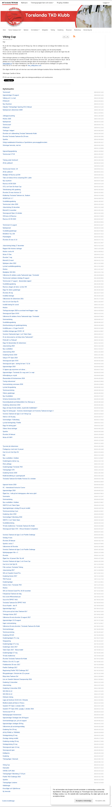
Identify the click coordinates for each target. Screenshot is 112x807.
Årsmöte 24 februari (9, 434)
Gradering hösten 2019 (10, 355)
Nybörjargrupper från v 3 (10, 552)
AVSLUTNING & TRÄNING (11, 732)
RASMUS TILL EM (9, 234)
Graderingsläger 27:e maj (11, 644)
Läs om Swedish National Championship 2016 (17, 679)
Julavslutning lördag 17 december (13, 245)
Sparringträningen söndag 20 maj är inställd (16, 508)
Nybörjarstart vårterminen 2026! (13, 110)
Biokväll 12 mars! (8, 260)
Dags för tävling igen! (9, 425)
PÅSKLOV (6, 101)
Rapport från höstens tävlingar (12, 248)
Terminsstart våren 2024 (10, 204)
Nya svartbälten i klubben (11, 458)
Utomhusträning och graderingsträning (15, 325)
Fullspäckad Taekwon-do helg (12, 594)
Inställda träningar (8, 296)
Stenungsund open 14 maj (11, 747)
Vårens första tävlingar (10, 428)
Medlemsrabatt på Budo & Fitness (13, 703)
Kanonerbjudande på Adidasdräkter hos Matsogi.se (19, 402)
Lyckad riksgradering (9, 387)
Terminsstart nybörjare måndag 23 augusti (16, 278)
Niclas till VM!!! (7, 437)
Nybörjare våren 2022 (9, 263)
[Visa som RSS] (74, 37)
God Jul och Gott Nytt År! (11, 452)
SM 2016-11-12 (7, 691)
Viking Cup (9, 36)
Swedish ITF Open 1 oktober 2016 (13, 706)
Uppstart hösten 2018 (9, 484)
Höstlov (5, 269)
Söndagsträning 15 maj (10, 744)
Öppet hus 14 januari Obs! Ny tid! (13, 558)
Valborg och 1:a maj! (9, 98)
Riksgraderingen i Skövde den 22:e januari (16, 673)
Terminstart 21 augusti (10, 225)
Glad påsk (6, 768)
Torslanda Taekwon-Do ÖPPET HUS (14, 602)
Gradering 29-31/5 (8, 635)
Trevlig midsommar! (9, 381)
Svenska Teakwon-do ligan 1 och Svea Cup (16, 561)
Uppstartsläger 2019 (9, 366)
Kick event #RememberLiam (12, 597)
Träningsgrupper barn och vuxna (41, 3)
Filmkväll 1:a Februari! (10, 340)
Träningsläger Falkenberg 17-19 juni (14, 774)
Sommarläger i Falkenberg (11, 419)
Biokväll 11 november (9, 210)
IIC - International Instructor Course (14, 487)
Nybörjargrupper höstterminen (12, 715)
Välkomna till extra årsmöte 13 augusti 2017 (17, 617)
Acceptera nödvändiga (83, 801)
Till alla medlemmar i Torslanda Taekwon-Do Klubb (19, 526)
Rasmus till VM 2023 (9, 219)
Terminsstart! (7, 124)
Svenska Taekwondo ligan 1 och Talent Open (17, 334)
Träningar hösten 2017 (10, 614)
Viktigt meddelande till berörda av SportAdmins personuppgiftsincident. (25, 142)
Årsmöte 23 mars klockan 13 (12, 192)
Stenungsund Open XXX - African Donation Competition (20, 529)
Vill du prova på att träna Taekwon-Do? (15, 611)
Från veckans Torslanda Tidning (13, 567)
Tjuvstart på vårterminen (10, 446)
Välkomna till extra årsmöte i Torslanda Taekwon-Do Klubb (21, 626)
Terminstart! (6, 92)
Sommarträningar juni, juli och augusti (15, 720)
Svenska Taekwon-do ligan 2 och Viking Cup (17, 414)
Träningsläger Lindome (10, 782)
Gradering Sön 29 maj (10, 729)
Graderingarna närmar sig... (11, 461)
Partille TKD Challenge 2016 (12, 776)
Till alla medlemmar (9, 656)
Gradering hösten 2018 (10, 473)
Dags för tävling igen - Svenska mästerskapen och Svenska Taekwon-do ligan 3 (28, 411)
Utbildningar (6, 785)
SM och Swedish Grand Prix (12, 573)
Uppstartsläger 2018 (9, 490)
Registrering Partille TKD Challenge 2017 (16, 670)
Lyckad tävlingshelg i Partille (12, 422)
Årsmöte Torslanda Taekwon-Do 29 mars (15, 136)
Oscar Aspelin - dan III (10, 605)
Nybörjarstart (7, 121)
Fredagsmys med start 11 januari (13, 449)
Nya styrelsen (7, 181)
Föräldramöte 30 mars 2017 (11, 664)
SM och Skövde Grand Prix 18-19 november (17, 591)
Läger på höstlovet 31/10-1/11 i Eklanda (15, 700)
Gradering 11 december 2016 (12, 688)
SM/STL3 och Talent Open (11, 505)
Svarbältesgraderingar (10, 231)
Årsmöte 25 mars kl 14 (10, 240)
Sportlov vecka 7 (8, 543)
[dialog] (80, 795)
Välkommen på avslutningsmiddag (13, 726)
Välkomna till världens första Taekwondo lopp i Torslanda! (21, 316)
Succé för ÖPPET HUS (10, 599)
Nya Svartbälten (8, 396)
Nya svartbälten (8, 349)
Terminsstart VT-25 (9, 154)
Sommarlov (6, 496)
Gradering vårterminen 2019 (11, 405)
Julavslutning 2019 (9, 346)
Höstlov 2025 (7, 119)
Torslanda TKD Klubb (11, 3)
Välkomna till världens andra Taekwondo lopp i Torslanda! (21, 275)
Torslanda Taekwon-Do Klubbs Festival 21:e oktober (19, 479)
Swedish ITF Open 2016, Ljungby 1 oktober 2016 (18, 709)
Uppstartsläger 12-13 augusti (12, 620)
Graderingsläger (8, 582)
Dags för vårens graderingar (11, 290)
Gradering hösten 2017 (10, 576)
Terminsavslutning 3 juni (10, 511)
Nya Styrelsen (7, 104)
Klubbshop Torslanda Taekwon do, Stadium (16, 195)
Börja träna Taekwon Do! (10, 676)
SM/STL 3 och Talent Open (11, 520)
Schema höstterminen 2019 (11, 399)
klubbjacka (6, 753)
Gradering (6, 756)
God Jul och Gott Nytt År (10, 301)
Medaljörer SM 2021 (9, 272)
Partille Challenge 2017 (10, 667)
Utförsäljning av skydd (10, 375)
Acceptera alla (100, 801)
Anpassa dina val (59, 800)
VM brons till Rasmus (9, 216)
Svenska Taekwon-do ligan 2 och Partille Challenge (19, 535)
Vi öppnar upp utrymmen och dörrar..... (15, 369)
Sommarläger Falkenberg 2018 (12, 517)
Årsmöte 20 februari (9, 540)
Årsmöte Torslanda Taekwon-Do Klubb (15, 658)
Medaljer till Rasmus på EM (11, 175)
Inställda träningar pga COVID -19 (13, 331)
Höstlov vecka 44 (8, 251)
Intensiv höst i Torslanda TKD (12, 585)
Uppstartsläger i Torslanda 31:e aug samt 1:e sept (18, 372)
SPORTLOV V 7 (8, 198)
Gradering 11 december (10, 682)
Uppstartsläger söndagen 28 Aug (13, 723)
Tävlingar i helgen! (8, 130)
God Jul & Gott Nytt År (10, 564)
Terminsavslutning (8, 390)
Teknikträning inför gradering (12, 189)
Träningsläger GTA (9, 470)
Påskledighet (7, 237)
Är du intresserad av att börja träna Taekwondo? (18, 337)
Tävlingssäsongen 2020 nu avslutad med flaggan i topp (20, 310)
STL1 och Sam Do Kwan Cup (12, 186)
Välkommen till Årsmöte (10, 546)
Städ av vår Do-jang (9, 417)
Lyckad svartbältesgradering (12, 266)
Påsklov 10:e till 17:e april (11, 661)
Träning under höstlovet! (10, 160)
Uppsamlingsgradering (10, 151)
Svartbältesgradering (9, 201)
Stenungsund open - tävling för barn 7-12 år (16, 363)
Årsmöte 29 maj (8, 293)
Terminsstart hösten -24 (10, 169)
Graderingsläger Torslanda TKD (13, 467)
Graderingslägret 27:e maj (11, 638)
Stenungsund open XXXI (10, 360)
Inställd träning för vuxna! (11, 304)
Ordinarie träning (8, 697)
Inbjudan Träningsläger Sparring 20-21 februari (17, 107)
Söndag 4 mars (7, 538)
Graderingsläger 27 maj (10, 653)
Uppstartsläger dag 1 (9, 608)
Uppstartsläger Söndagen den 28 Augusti (16, 717)
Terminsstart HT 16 (9, 712)
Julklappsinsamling (9, 116)
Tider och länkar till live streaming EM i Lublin (17, 178)
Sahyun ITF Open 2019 (10, 358)
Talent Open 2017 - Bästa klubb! (13, 650)
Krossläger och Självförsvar (11, 788)
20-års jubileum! (8, 163)
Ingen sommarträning (9, 623)
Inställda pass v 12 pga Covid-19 (13, 328)
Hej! (4, 455)
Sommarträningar (8, 629)
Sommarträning (7, 319)
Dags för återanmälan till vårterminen (14, 343)
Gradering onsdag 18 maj (11, 741)
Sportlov (5, 139)
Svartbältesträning (8, 523)
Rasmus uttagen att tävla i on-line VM (15, 287)
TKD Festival (7, 579)
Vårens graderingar (9, 393)
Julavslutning (7, 685)
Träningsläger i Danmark (10, 759)
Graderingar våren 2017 (10, 647)
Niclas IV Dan (7, 254)
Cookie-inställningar (8, 801)
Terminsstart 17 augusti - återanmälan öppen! (17, 281)
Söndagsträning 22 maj (10, 735)
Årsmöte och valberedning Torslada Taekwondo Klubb (20, 133)
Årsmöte (5, 555)
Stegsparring (7, 641)
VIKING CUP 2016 (9, 771)
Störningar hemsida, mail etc (12, 145)
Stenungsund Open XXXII (11, 313)
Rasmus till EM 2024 (9, 183)
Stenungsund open (9, 750)
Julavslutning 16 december (11, 207)
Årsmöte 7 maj (7, 257)
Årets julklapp (7, 464)
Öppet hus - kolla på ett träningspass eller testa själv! (20, 493)
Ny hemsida (6, 791)
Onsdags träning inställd (10, 738)
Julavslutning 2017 (9, 570)
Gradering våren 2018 (9, 514)
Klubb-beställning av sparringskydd (14, 476)
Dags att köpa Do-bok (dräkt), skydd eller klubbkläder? (20, 408)
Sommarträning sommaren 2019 (13, 384)
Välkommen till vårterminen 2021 (13, 299)
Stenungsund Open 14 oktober (12, 213)
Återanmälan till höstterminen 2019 (14, 378)
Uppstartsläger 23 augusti (11, 95)
